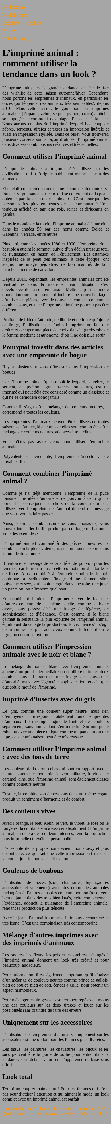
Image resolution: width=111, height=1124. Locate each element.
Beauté (8, 30)
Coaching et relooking (22, 23)
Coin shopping (15, 38)
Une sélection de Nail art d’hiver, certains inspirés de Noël (54, 1108)
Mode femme (14, 7)
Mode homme (14, 15)
